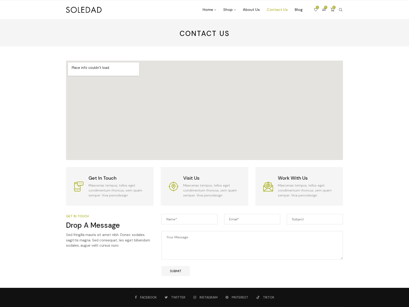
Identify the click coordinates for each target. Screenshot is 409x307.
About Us (251, 9)
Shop (228, 9)
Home (208, 9)
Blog (299, 9)
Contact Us (277, 9)
